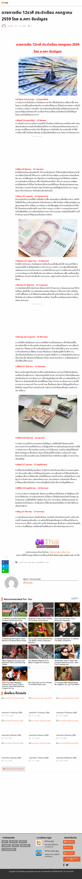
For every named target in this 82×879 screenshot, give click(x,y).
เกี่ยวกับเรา (68, 848)
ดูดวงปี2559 (40, 562)
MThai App (49, 841)
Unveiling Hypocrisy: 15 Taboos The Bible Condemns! (67, 639)
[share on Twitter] (5, 566)
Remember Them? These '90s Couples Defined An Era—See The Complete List (66, 662)
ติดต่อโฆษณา (69, 842)
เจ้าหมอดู (10, 26)
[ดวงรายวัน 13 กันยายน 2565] (14, 705)
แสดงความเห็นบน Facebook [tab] (14, 769)
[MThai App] (39, 843)
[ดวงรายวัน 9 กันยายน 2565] (14, 728)
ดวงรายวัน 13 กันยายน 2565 (12, 712)
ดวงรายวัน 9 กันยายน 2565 (11, 735)
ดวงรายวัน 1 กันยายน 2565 (39, 758)
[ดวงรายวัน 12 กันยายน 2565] (41, 705)
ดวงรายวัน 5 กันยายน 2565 (39, 735)
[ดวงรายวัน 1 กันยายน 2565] (41, 750)
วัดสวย (15, 845)
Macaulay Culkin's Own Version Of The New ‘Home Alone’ (40, 619)
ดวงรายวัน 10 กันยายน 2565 (66, 712)
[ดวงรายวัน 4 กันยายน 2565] (68, 728)
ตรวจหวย (13, 841)
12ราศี (21, 562)
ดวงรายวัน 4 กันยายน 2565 (66, 735)
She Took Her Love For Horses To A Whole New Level (40, 683)
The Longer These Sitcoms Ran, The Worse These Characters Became (40, 640)
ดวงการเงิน (27, 562)
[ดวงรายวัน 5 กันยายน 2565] (41, 728)
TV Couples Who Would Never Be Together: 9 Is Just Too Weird (67, 683)
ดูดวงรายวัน (25, 845)
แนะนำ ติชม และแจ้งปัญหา (72, 859)
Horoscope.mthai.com (60, 552)
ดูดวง (34, 562)
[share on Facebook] (5, 562)
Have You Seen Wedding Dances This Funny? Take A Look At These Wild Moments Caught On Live (13, 685)
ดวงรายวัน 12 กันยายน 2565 (39, 712)
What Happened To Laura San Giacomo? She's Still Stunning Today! (13, 662)
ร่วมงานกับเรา (69, 853)
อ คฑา (47, 562)
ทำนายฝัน (6, 845)
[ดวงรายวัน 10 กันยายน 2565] (68, 705)
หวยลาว (22, 841)
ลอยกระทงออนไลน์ (9, 849)
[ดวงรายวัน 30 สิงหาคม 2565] (68, 750)
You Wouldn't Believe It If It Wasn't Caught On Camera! (38, 661)
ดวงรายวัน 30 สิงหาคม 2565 (66, 758)
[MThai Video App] (39, 852)
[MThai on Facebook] (64, 865)
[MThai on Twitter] (67, 865)
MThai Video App (52, 851)
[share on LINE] (5, 571)
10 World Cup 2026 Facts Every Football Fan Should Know (14, 619)
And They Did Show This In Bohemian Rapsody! (65, 619)
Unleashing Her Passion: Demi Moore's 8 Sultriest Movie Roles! (14, 639)
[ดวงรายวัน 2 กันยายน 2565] (14, 750)
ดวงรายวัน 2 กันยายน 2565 (11, 758)
